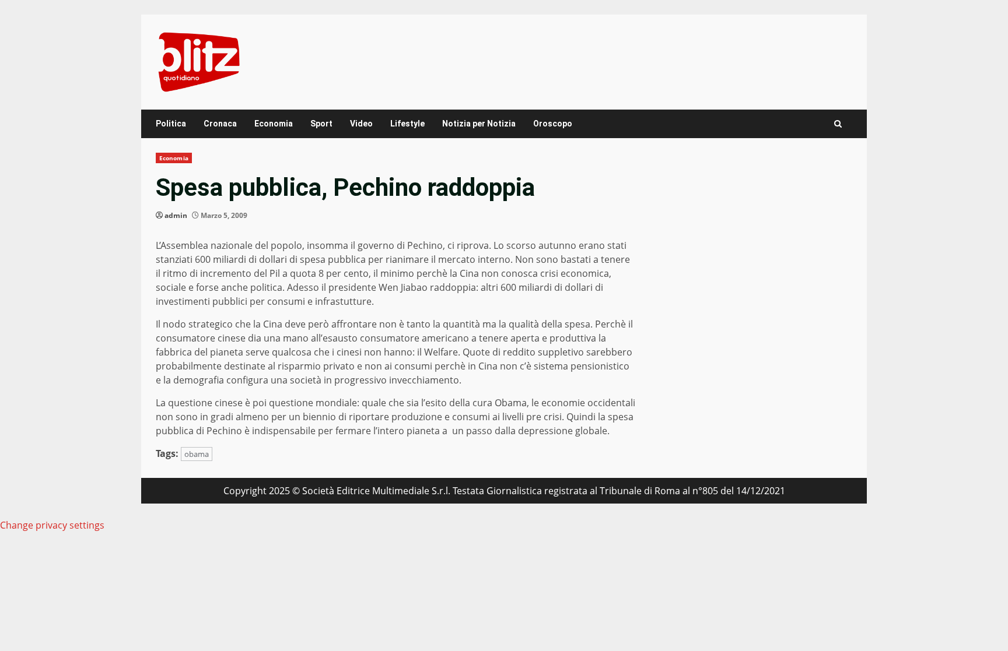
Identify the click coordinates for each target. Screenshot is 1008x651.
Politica (171, 123)
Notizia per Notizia (479, 123)
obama (196, 454)
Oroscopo (552, 123)
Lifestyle (407, 123)
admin (175, 215)
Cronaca (220, 123)
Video (361, 123)
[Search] (838, 123)
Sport (321, 123)
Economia (273, 123)
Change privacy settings (52, 525)
